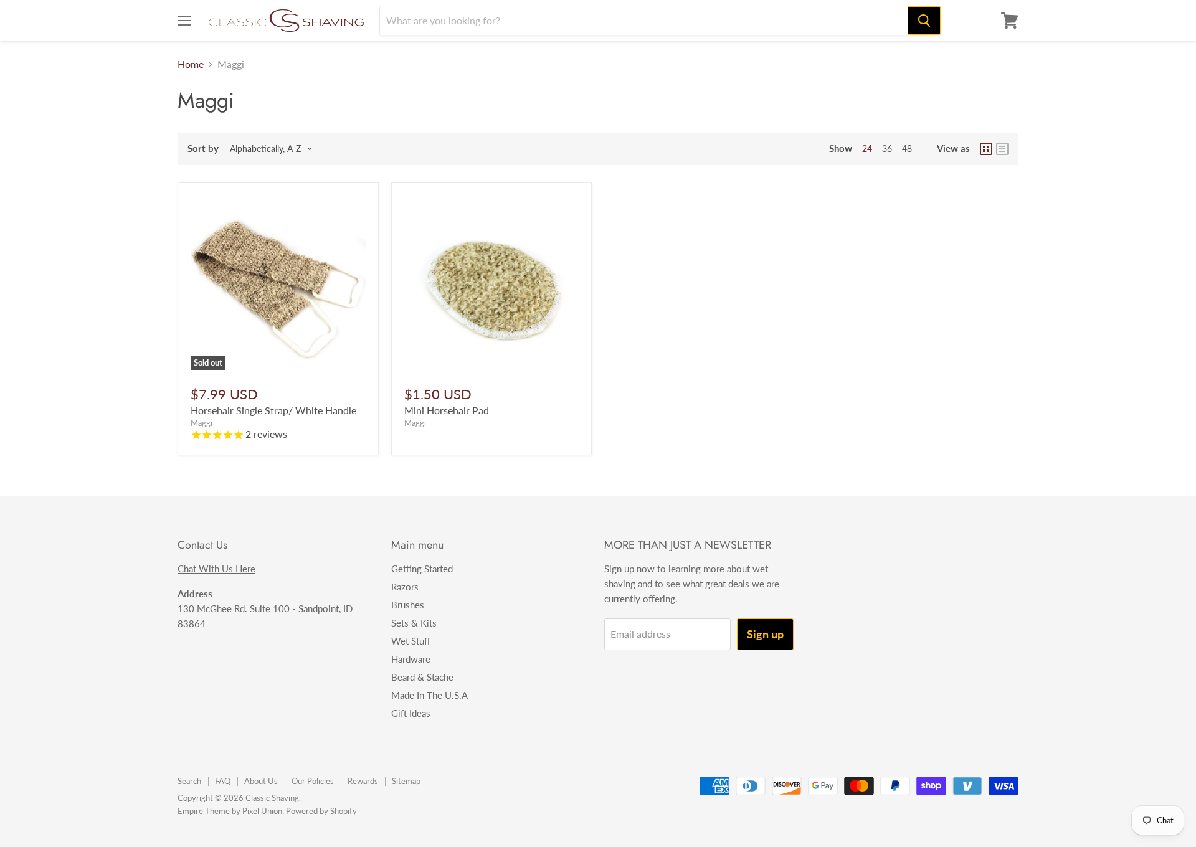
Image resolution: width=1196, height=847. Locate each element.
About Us (261, 781)
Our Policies (313, 781)
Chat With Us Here (216, 568)
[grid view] (986, 149)
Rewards (363, 781)
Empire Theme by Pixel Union (230, 811)
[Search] (924, 20)
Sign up (765, 634)
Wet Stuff (410, 640)
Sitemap (406, 781)
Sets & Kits (414, 622)
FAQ (222, 781)
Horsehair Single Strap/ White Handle (273, 410)
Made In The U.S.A (429, 695)
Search (189, 781)
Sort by (203, 148)
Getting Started (422, 568)
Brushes (407, 604)
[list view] (1002, 149)
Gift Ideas (410, 713)
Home (191, 64)
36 (887, 148)
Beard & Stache (422, 677)
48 (907, 148)
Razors (405, 586)
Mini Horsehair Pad (446, 410)
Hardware (410, 659)
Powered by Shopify (321, 811)
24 (867, 148)
